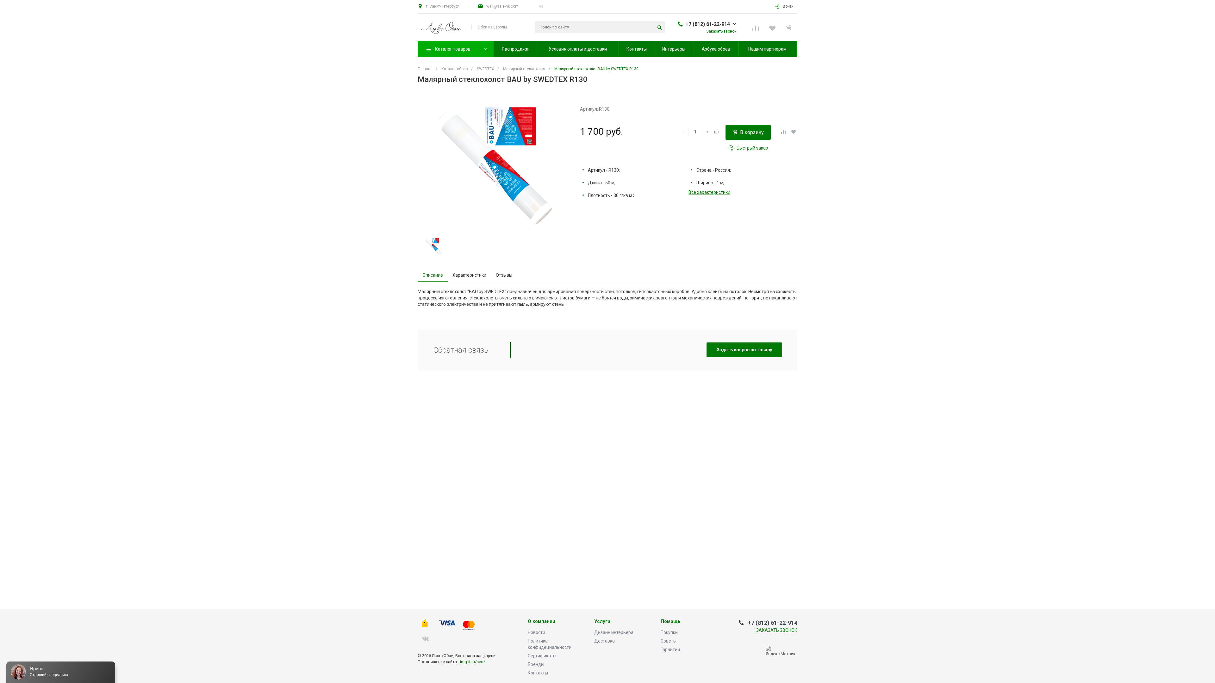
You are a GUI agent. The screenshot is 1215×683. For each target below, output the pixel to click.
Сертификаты (542, 655)
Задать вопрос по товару (744, 349)
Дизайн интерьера (613, 632)
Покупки (669, 632)
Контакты (538, 672)
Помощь (671, 621)
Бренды (536, 664)
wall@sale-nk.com (502, 6)
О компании (541, 621)
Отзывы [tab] (504, 275)
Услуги (602, 621)
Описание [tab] (432, 275)
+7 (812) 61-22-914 (707, 24)
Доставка (604, 640)
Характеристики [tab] (469, 275)
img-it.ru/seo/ (472, 661)
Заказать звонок (776, 630)
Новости (536, 632)
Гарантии (670, 649)
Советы (668, 640)
